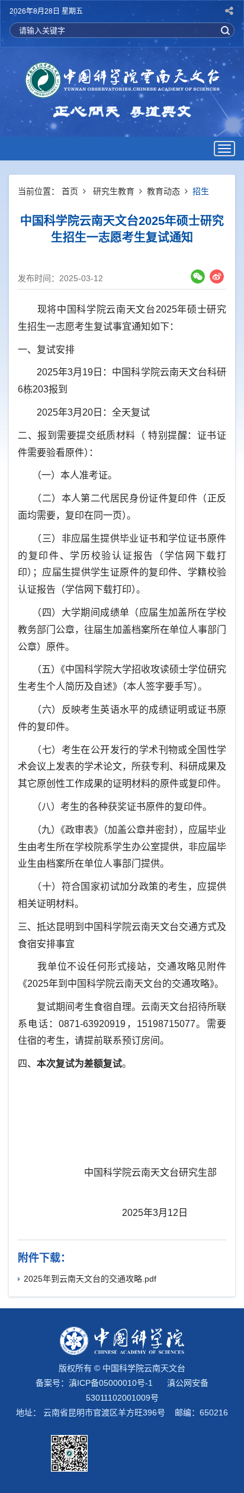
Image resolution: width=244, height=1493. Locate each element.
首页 (70, 191)
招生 (200, 191)
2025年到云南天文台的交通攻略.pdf (90, 1278)
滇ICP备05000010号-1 (111, 1383)
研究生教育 (113, 191)
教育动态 (163, 191)
